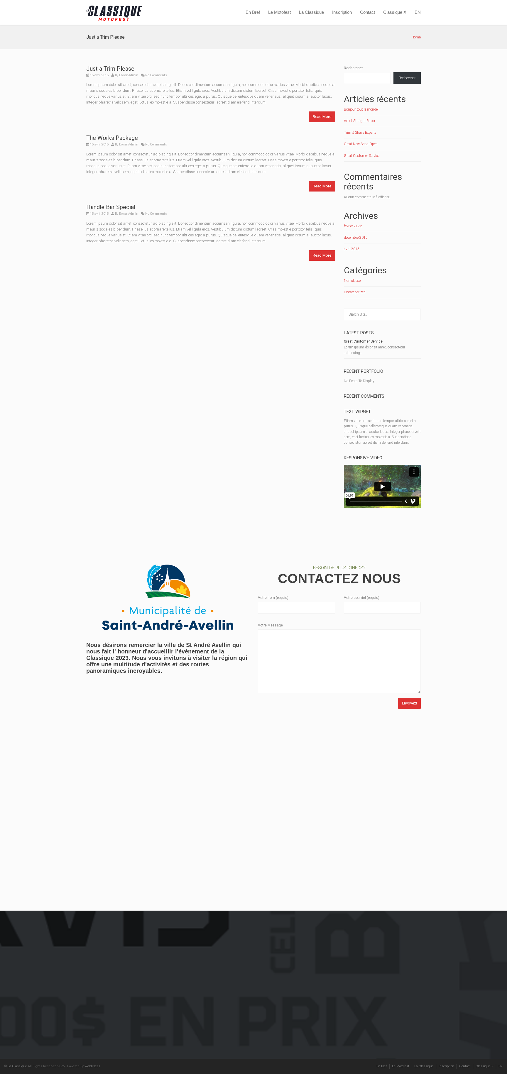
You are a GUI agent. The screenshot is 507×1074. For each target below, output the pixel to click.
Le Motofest (279, 12)
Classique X (394, 12)
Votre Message (270, 625)
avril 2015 (351, 249)
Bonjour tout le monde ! (361, 109)
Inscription (342, 12)
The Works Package (112, 137)
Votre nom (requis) (273, 598)
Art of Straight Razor (359, 121)
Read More (322, 116)
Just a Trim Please (110, 68)
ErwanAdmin (128, 75)
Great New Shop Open (361, 144)
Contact (367, 12)
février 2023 (353, 226)
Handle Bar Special (110, 207)
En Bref (253, 12)
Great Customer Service (361, 156)
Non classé (352, 281)
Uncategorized (355, 292)
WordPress (92, 1066)
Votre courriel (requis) (361, 598)
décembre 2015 (356, 238)
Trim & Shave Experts (360, 133)
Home (416, 37)
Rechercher (353, 68)
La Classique (311, 12)
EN (418, 12)
